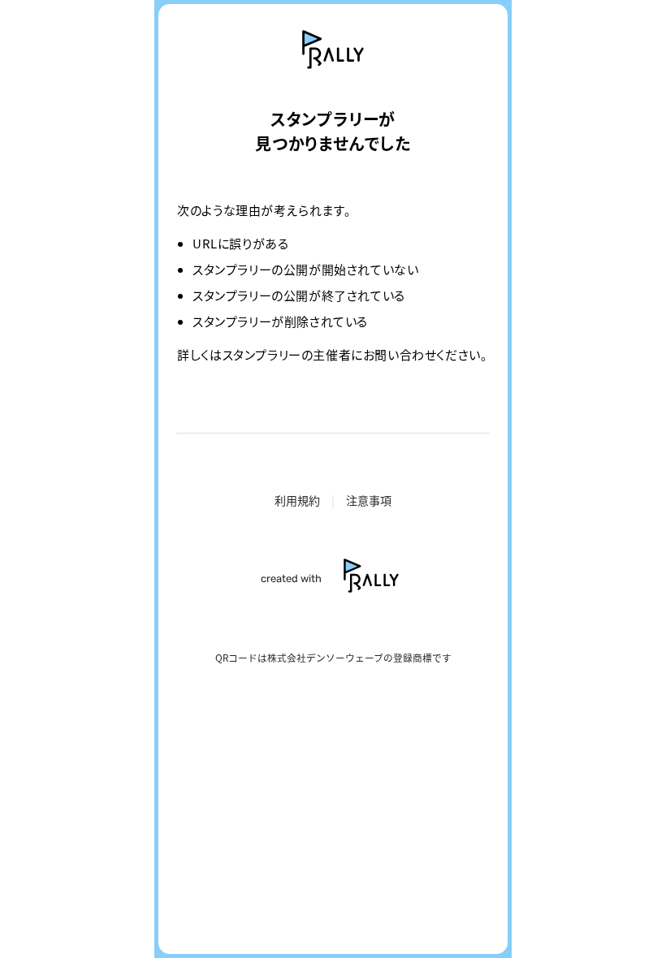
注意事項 (368, 500)
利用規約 (297, 500)
